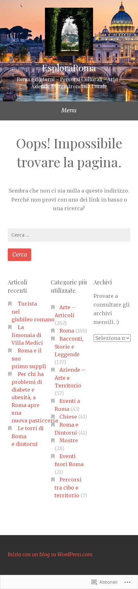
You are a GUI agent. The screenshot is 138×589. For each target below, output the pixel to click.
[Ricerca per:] (69, 235)
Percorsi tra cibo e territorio (68, 487)
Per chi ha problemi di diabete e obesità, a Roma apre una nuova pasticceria (35, 397)
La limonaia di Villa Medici (27, 335)
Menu (69, 110)
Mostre (68, 440)
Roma (66, 330)
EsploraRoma (69, 68)
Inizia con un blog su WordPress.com (50, 554)
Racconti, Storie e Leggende (69, 346)
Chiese (68, 416)
